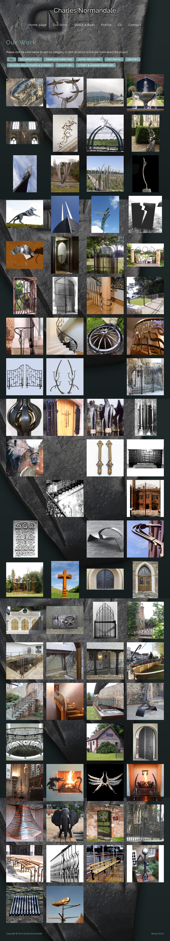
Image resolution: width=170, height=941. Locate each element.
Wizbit (161, 934)
